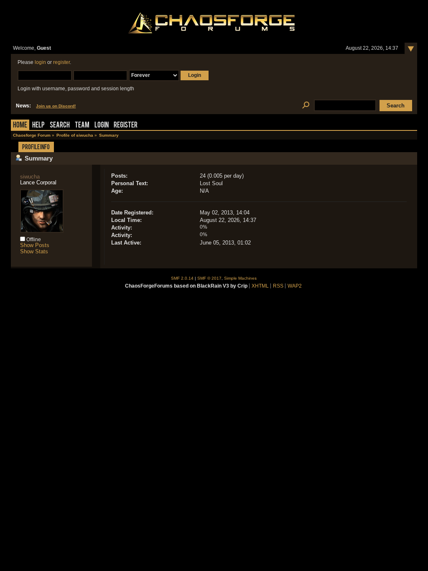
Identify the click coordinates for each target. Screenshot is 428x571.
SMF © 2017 (209, 278)
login (40, 62)
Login (101, 125)
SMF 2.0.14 (182, 278)
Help (38, 125)
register (61, 62)
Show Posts (34, 245)
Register (126, 125)
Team (82, 125)
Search (60, 125)
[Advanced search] (306, 105)
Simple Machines (240, 278)
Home (20, 125)
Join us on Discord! (56, 106)
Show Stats (34, 251)
